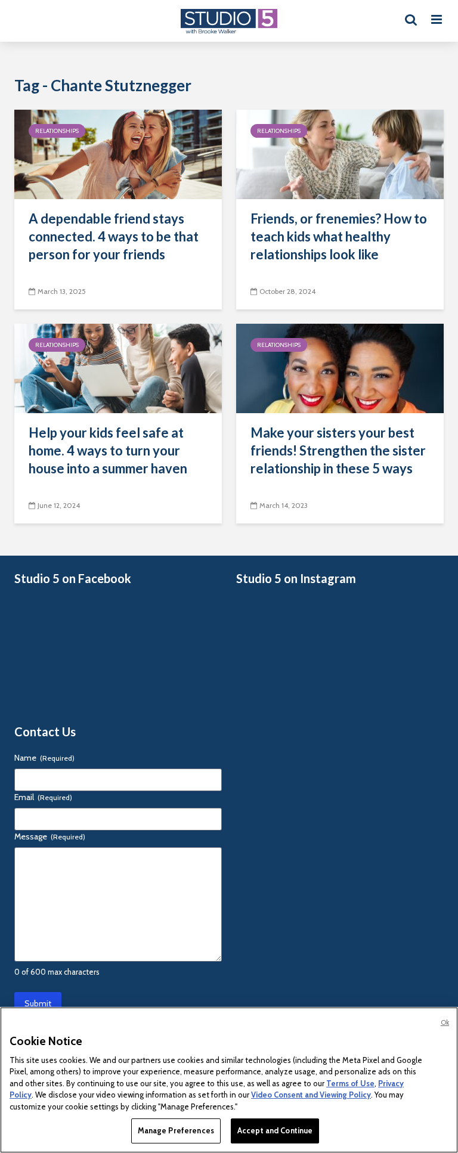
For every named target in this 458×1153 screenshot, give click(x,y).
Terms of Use (350, 1083)
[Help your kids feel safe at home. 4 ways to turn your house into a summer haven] (118, 367)
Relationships (57, 131)
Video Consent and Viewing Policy (311, 1094)
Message (49, 836)
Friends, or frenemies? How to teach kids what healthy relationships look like (338, 236)
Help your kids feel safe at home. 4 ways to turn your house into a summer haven (108, 450)
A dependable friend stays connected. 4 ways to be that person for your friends (114, 236)
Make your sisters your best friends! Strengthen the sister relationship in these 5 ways (338, 450)
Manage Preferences (176, 1130)
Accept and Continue (274, 1130)
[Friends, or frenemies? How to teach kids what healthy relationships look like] (340, 153)
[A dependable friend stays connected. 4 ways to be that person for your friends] (118, 153)
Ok (445, 1022)
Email (43, 797)
